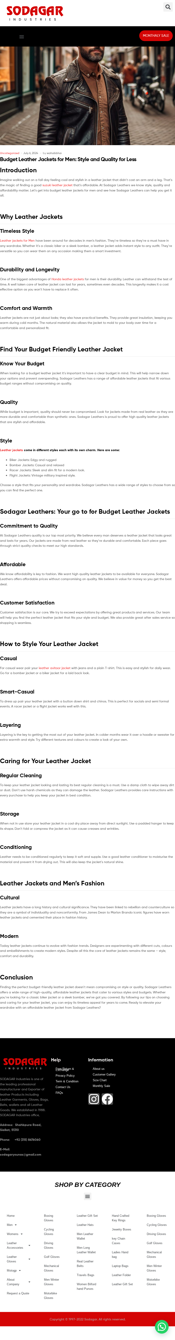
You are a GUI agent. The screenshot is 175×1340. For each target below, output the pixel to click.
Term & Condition (67, 1081)
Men (10, 1225)
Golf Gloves (52, 1257)
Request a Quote (18, 1293)
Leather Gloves (12, 1259)
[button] (21, 36)
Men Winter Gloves (51, 1282)
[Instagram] (94, 1099)
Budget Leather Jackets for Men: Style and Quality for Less (68, 159)
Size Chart (100, 1080)
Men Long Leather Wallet (86, 1250)
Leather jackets (11, 450)
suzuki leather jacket (57, 185)
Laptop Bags (120, 1266)
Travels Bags (85, 1275)
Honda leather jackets (67, 279)
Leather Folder (121, 1275)
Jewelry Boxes (121, 1229)
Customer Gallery (104, 1074)
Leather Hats (85, 1225)
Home (11, 1215)
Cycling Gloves (49, 1232)
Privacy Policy (65, 1075)
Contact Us (63, 1087)
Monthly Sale (101, 1086)
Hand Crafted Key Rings (120, 1218)
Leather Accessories (15, 1245)
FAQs (59, 1092)
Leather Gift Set (87, 1215)
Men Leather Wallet (85, 1236)
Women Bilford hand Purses (86, 1286)
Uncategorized (9, 153)
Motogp (12, 1270)
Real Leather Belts (85, 1264)
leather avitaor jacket (54, 668)
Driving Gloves (48, 1245)
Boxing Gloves (48, 1218)
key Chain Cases (118, 1241)
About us (99, 1068)
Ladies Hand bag (120, 1255)
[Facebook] (107, 1099)
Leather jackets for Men (17, 240)
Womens (12, 1234)
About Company (13, 1282)
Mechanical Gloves (51, 1268)
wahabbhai (54, 153)
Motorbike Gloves (50, 1296)
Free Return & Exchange (65, 1069)
